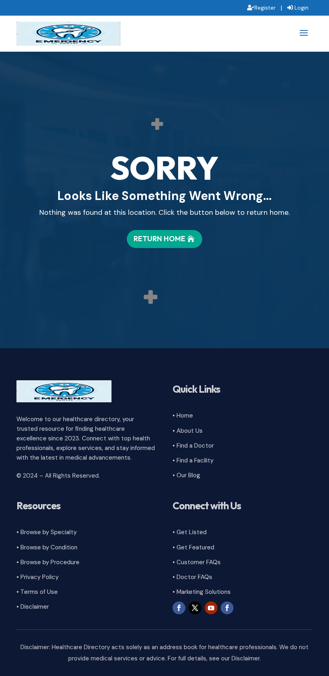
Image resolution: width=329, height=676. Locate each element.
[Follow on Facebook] (179, 607)
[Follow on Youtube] (211, 607)
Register (265, 7)
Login (301, 7)
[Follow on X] (195, 607)
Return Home (159, 238)
